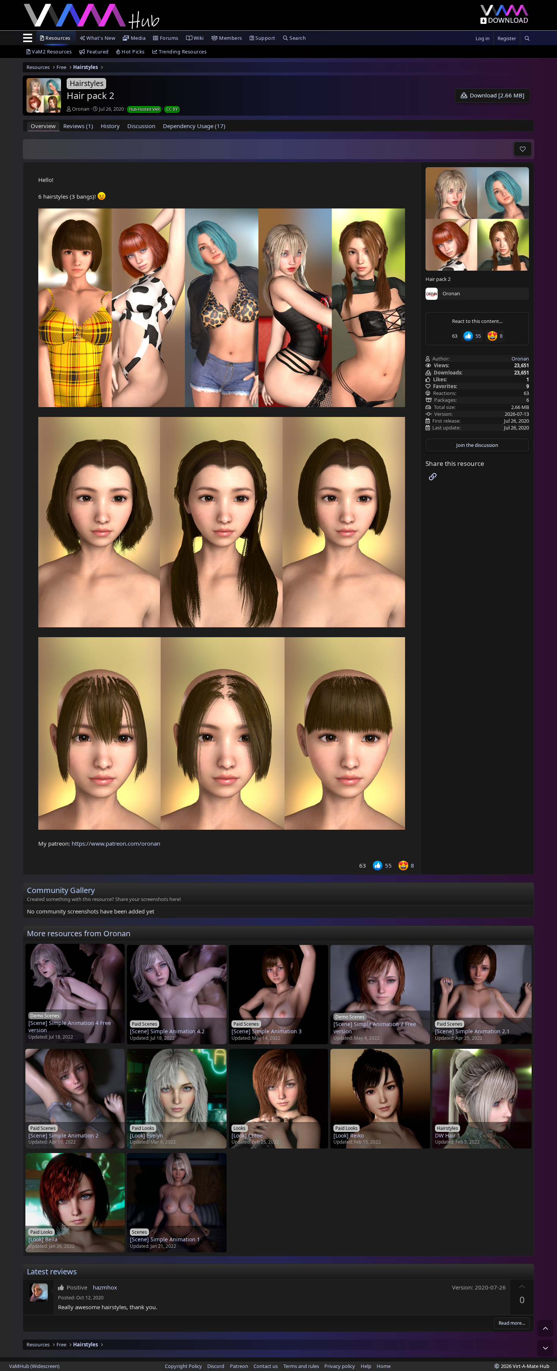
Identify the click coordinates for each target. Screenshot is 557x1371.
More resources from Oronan (78, 933)
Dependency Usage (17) (194, 126)
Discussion (141, 126)
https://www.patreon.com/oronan (116, 843)
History (110, 126)
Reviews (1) (78, 126)
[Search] (527, 38)
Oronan (80, 108)
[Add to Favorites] (523, 149)
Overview (43, 126)
